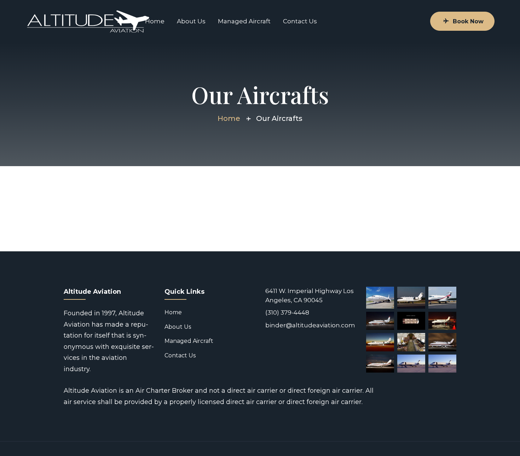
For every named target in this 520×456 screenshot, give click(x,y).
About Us (191, 21)
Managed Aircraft (244, 21)
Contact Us (300, 21)
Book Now (468, 21)
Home (154, 21)
